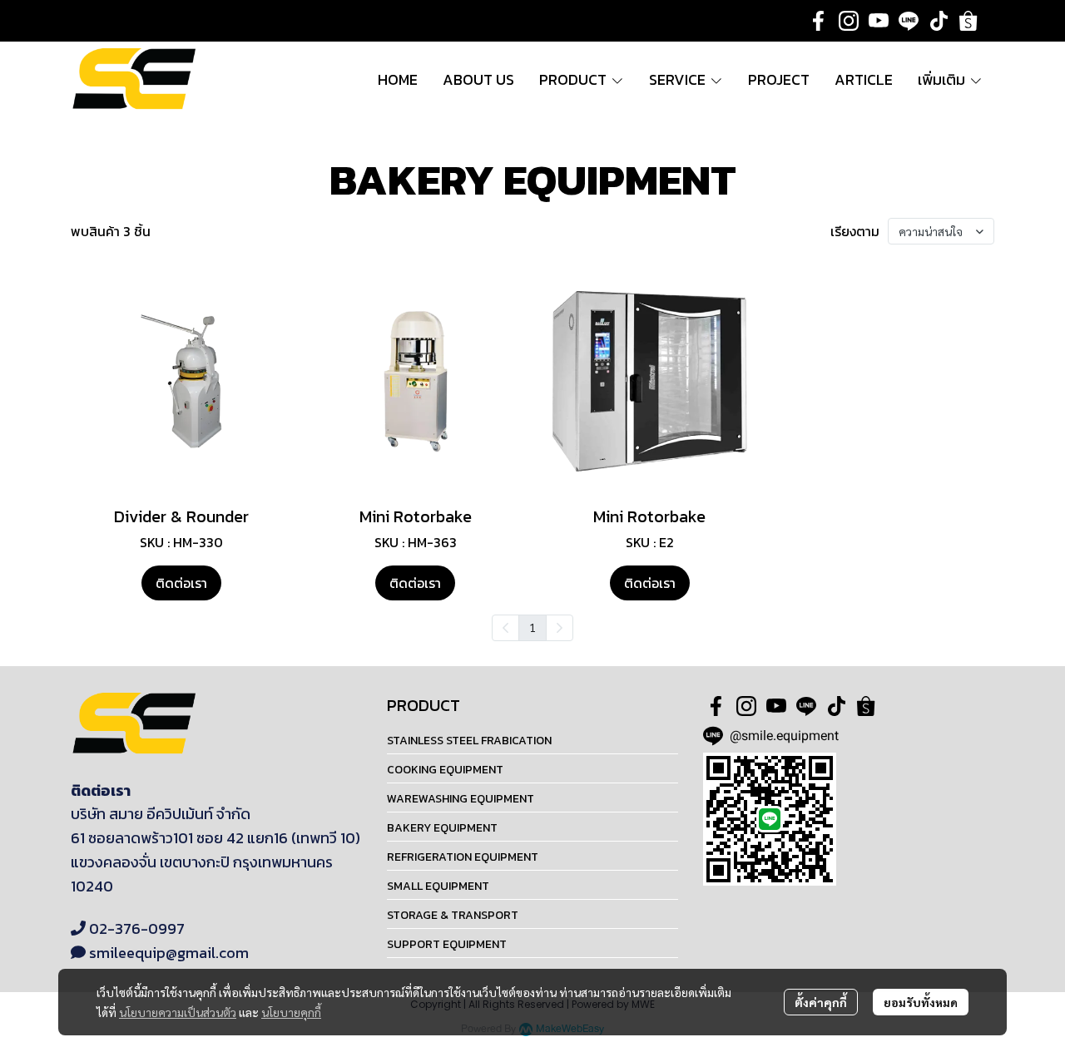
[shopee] (968, 20)
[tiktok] (938, 20)
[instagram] (848, 20)
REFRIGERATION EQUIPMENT (462, 857)
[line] (908, 20)
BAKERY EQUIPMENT (442, 828)
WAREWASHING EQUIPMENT (460, 798)
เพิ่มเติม (943, 79)
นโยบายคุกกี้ (291, 1012)
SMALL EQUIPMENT (438, 886)
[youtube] (878, 20)
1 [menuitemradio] (532, 627)
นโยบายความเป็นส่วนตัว (177, 1012)
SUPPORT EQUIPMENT (447, 944)
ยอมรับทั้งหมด (921, 1002)
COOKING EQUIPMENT (445, 769)
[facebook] (818, 20)
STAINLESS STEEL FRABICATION (469, 740)
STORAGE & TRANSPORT (452, 915)
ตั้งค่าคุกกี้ (821, 1002)
